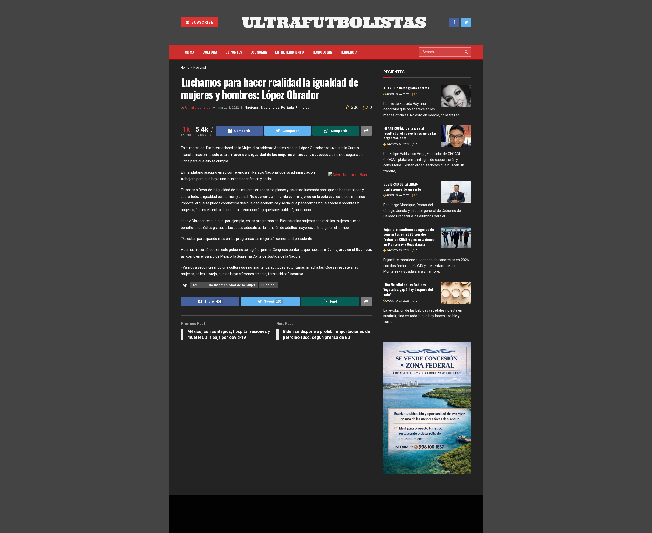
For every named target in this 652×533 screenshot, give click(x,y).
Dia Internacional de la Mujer (231, 285)
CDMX (189, 52)
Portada (287, 107)
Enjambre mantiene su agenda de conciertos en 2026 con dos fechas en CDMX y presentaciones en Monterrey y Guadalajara (408, 237)
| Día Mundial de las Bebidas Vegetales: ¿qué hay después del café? (408, 289)
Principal (302, 107)
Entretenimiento (289, 52)
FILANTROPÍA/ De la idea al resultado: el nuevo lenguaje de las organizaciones (410, 133)
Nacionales (270, 107)
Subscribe (201, 22)
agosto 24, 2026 (397, 94)
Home (185, 67)
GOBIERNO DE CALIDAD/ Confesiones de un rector (403, 186)
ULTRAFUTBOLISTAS (334, 22)
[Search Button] (466, 52)
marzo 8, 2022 (228, 107)
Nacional (199, 67)
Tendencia (348, 52)
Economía (258, 52)
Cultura (209, 52)
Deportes (233, 52)
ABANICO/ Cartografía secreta (406, 87)
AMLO (197, 285)
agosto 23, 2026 (397, 250)
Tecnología (322, 52)
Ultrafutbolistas (197, 107)
